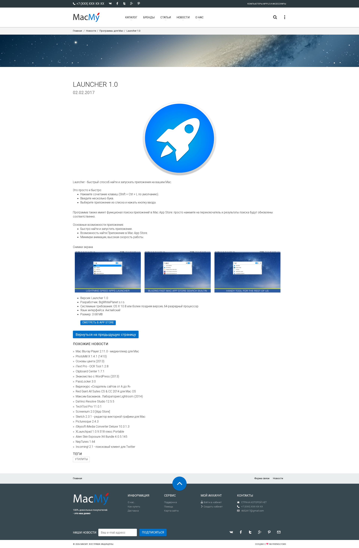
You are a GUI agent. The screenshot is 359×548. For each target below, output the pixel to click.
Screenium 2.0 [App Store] (93, 411)
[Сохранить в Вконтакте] (110, 3)
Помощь (168, 506)
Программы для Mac (111, 30)
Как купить (134, 506)
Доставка (133, 510)
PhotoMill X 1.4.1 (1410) (91, 356)
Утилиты (81, 459)
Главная (77, 30)
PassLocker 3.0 (86, 381)
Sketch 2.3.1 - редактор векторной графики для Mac (110, 416)
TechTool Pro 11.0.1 (89, 406)
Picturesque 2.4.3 (87, 421)
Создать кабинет (213, 506)
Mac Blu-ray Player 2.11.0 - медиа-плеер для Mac (107, 351)
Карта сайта (171, 510)
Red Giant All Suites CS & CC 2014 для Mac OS (106, 391)
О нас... (132, 502)
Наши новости (84, 532)
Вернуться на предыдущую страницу (106, 334)
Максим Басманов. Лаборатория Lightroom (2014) (109, 396)
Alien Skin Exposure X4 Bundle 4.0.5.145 (101, 436)
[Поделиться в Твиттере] (124, 3)
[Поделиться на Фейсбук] (117, 3)
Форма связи (261, 478)
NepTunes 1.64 (85, 441)
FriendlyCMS (279, 544)
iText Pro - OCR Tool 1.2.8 (92, 366)
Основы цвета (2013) (90, 361)
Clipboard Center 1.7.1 (90, 371)
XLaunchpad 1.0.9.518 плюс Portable (100, 431)
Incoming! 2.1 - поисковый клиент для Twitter (105, 446)
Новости (91, 30)
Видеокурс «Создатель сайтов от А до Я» (103, 386)
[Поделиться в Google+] (131, 3)
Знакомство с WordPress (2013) (97, 376)
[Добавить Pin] (138, 3)
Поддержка (170, 502)
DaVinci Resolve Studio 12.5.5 (95, 401)
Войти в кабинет (212, 502)
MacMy (84, 544)
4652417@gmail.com (252, 510)
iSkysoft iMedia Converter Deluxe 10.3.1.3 (102, 426)
